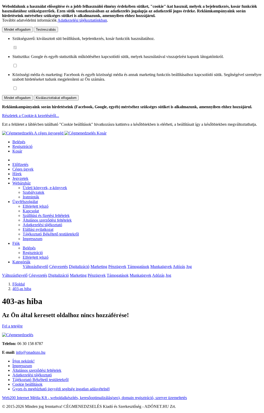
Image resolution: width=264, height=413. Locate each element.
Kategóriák (21, 262)
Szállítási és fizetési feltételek (46, 215)
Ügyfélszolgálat (25, 201)
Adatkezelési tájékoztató (42, 225)
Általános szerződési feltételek (47, 220)
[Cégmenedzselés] (80, 133)
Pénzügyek (117, 266)
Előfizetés (20, 164)
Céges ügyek (23, 169)
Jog (189, 266)
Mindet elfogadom (17, 29)
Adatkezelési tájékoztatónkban (82, 20)
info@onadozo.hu (30, 352)
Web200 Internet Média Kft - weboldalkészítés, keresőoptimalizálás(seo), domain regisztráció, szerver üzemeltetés (94, 397)
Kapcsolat (31, 211)
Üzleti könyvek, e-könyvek (45, 188)
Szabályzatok (33, 192)
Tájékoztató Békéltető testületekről (51, 234)
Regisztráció (22, 146)
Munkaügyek (161, 266)
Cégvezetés (58, 266)
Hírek (17, 174)
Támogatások (138, 266)
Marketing (98, 266)
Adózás (179, 266)
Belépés (18, 142)
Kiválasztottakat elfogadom (56, 98)
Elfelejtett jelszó (35, 206)
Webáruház (21, 183)
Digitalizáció (79, 266)
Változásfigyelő (35, 266)
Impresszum (32, 239)
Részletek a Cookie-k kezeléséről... (30, 115)
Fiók (16, 243)
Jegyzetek (20, 178)
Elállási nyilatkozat (38, 229)
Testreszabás (46, 29)
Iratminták (31, 197)
